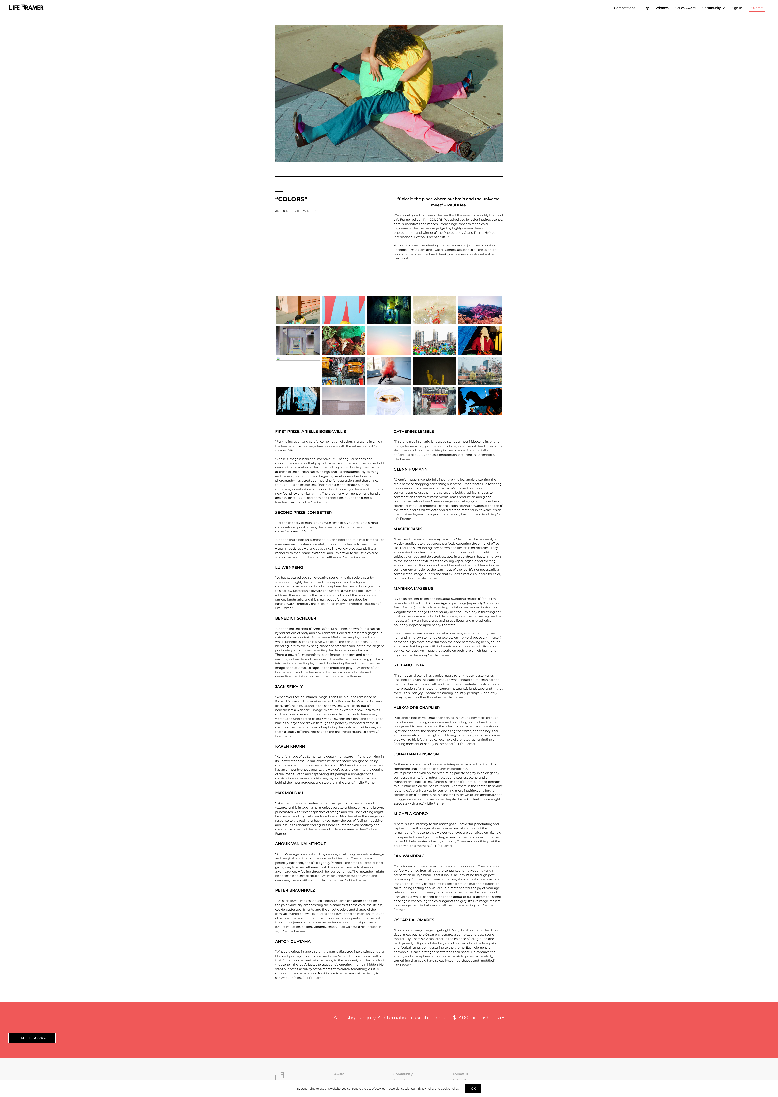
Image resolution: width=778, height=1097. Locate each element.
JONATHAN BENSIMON (416, 754)
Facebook (401, 250)
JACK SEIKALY (289, 686)
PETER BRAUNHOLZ (295, 890)
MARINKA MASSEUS (413, 588)
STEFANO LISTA (409, 665)
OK (473, 1088)
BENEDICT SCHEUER (295, 618)
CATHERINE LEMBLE (414, 431)
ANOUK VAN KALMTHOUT (300, 843)
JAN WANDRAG (409, 856)
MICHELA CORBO (411, 813)
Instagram (417, 250)
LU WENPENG (289, 567)
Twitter (438, 250)
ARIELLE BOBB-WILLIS (323, 431)
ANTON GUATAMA (293, 941)
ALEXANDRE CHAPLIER (417, 707)
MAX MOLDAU (289, 793)
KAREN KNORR (290, 746)
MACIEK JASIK (408, 529)
